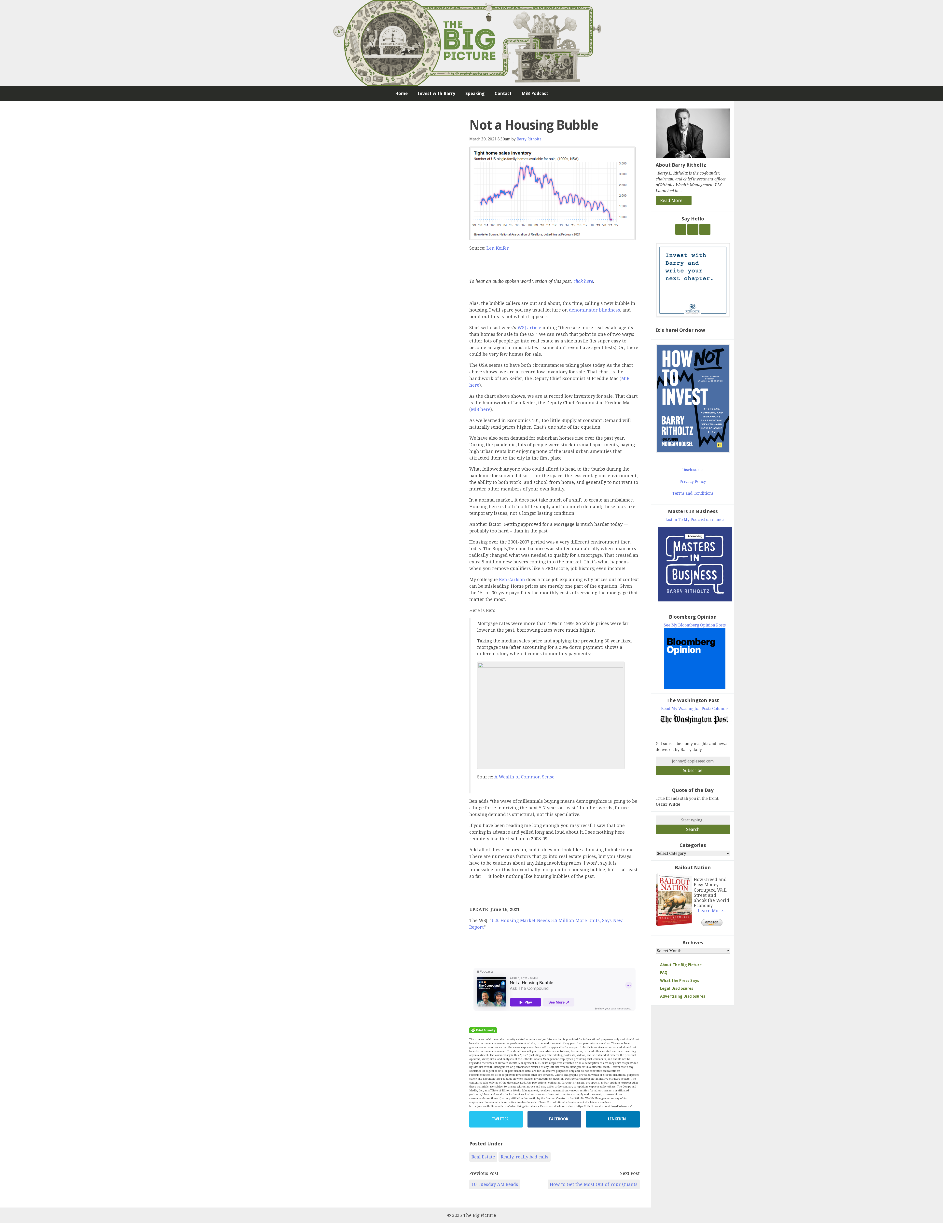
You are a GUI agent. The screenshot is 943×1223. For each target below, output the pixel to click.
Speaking (475, 93)
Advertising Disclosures (682, 996)
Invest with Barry (436, 93)
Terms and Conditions (692, 493)
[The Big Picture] (471, 43)
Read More (672, 200)
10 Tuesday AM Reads (495, 1184)
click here (583, 281)
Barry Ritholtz (529, 139)
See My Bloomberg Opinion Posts (695, 625)
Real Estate (483, 1156)
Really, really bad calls (524, 1156)
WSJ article (529, 327)
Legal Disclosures (676, 988)
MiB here (480, 409)
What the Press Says (679, 980)
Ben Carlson (512, 579)
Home (401, 93)
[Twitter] (680, 229)
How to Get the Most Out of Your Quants (594, 1184)
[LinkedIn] (704, 229)
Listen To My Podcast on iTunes (695, 519)
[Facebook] (692, 229)
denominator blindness (594, 310)
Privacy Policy (693, 481)
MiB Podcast (535, 93)
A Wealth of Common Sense (524, 776)
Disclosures (692, 469)
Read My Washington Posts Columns (694, 708)
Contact (503, 93)
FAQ (663, 972)
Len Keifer (497, 248)
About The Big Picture (681, 965)
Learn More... (712, 910)
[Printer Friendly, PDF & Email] (483, 1030)
